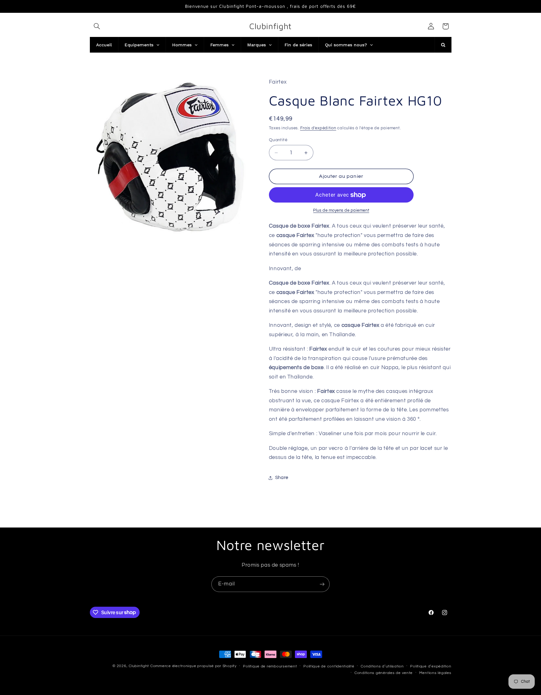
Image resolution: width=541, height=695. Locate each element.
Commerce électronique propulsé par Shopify (193, 666)
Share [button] (281, 477)
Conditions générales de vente (383, 673)
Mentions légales (435, 673)
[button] (97, 26)
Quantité (278, 140)
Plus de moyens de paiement (341, 211)
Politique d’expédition (430, 666)
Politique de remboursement (270, 666)
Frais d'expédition (318, 128)
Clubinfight (139, 666)
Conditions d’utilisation (382, 666)
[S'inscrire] (322, 584)
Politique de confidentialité (328, 666)
